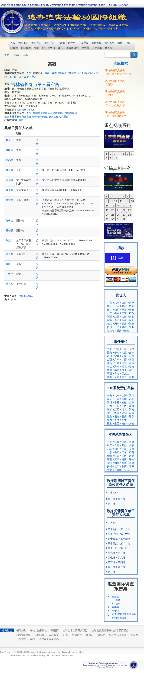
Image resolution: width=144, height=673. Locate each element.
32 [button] (124, 219)
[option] (121, 138)
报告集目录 (72, 47)
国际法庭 (40, 634)
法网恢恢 (21, 630)
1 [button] (106, 153)
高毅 (8, 263)
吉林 (16, 55)
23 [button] (129, 210)
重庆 (109, 306)
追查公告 (49, 42)
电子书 (85, 47)
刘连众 (9, 254)
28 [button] (129, 214)
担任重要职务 (25, 295)
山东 (109, 313)
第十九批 (113, 529)
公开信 (61, 42)
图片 (60, 47)
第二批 (121, 499)
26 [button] (118, 214)
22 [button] (124, 210)
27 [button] (124, 214)
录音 (119, 42)
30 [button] (112, 219)
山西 (116, 313)
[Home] (12, 22)
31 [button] (118, 219)
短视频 (14, 47)
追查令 (71, 42)
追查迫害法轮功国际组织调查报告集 (124, 615)
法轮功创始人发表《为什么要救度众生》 (116, 114)
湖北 (109, 323)
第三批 (111, 499)
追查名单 (109, 42)
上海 (124, 302)
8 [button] (106, 158)
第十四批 (125, 538)
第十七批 (113, 534)
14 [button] (107, 205)
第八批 (121, 552)
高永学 (9, 190)
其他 (124, 306)
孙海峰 (9, 170)
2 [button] (110, 153)
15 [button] (112, 205)
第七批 (111, 557)
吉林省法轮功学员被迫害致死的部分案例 (55, 113)
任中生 (9, 220)
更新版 (115, 596)
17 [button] (124, 205)
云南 (116, 306)
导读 (118, 600)
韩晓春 (9, 150)
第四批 (121, 562)
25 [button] (112, 214)
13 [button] (132, 201)
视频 (128, 42)
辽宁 (116, 327)
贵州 (109, 327)
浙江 (116, 320)
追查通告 (36, 42)
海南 (124, 320)
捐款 (121, 257)
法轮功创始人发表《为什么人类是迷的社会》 (119, 71)
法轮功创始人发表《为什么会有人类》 (115, 103)
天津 (131, 302)
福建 (131, 323)
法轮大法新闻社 (38, 630)
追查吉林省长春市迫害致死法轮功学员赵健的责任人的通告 (36, 116)
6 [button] (127, 153)
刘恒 (8, 140)
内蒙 (131, 306)
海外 (131, 320)
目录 (118, 603)
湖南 (116, 323)
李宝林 (9, 200)
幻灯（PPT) (48, 47)
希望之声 (77, 634)
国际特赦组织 (23, 634)
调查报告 (23, 42)
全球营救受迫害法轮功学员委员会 (110, 630)
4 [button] (119, 153)
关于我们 (97, 47)
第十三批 (113, 543)
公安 (29, 73)
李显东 (9, 283)
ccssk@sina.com (26, 109)
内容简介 (113, 492)
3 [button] (115, 153)
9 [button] (110, 158)
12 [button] (126, 201)
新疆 (109, 316)
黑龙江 (110, 330)
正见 (65, 634)
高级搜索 (121, 62)
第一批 (111, 503)
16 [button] (118, 205)
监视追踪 (96, 42)
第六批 (121, 557)
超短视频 (26, 47)
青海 (131, 327)
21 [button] (118, 210)
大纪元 (101, 634)
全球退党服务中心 (49, 639)
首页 (12, 42)
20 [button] (112, 210)
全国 (126, 330)
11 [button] (121, 201)
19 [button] (107, 210)
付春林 (9, 160)
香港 (119, 330)
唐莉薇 (9, 180)
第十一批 (113, 548)
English (109, 47)
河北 (131, 316)
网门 (32, 639)
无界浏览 (21, 639)
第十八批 (125, 529)
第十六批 (125, 534)
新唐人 (89, 634)
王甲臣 (9, 273)
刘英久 (9, 240)
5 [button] (123, 153)
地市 (20, 120)
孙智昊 (9, 230)
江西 (124, 316)
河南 (109, 320)
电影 (36, 47)
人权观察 (54, 634)
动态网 (134, 634)
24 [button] (107, 214)
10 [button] (115, 158)
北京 (116, 302)
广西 (131, 313)
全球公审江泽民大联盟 (75, 630)
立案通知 (83, 42)
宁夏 (124, 309)
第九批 (111, 552)
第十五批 (113, 538)
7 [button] (131, 153)
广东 (124, 313)
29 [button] (107, 219)
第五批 (111, 562)
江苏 (116, 316)
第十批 (124, 548)
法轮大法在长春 (117, 634)
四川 (116, 309)
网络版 (115, 607)
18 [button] (129, 205)
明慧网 (55, 630)
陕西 (124, 327)
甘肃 (124, 323)
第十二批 (125, 543)
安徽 (131, 309)
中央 (109, 302)
